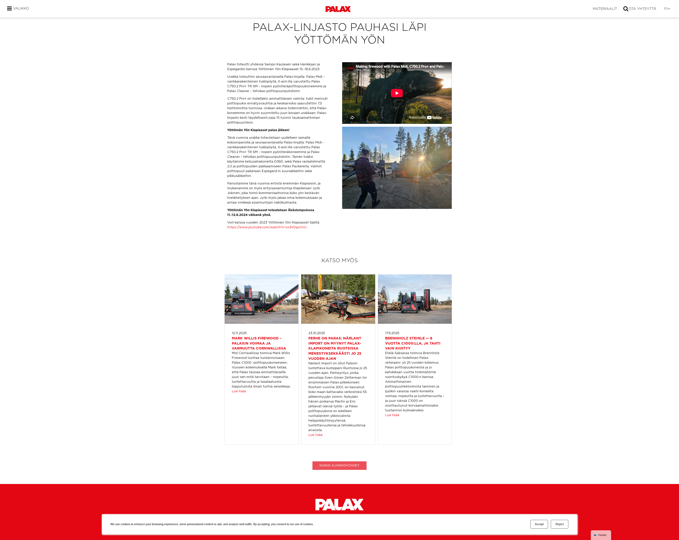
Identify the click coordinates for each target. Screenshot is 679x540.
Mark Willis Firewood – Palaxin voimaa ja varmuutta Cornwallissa (259, 343)
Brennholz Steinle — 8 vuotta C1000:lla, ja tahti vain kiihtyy (412, 343)
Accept (539, 524)
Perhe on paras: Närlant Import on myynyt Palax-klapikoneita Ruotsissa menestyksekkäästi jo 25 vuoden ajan (334, 348)
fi (666, 9)
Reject (560, 524)
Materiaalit (605, 9)
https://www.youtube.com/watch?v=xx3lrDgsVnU (267, 227)
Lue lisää (239, 391)
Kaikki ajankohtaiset (339, 465)
